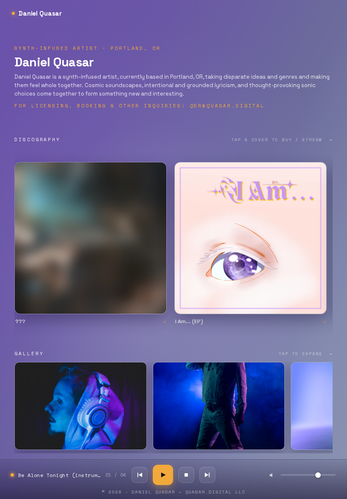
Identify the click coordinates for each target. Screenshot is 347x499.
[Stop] (186, 475)
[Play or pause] (163, 475)
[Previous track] (140, 475)
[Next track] (207, 475)
